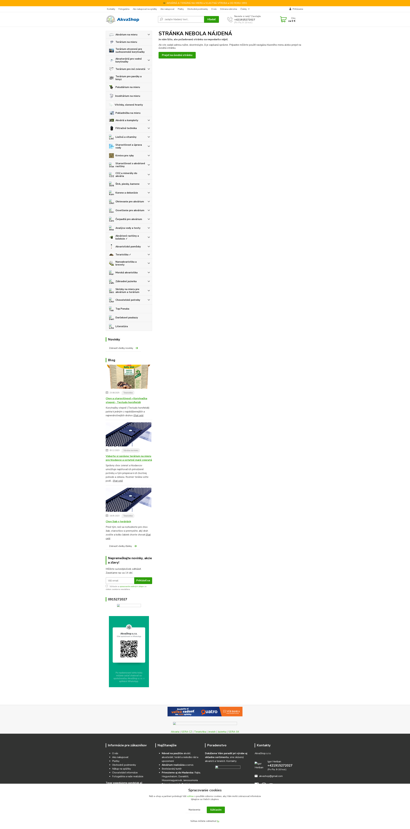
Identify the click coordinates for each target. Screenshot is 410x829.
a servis (177, 765)
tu (218, 821)
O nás (214, 9)
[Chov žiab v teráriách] (128, 500)
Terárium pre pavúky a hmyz (128, 78)
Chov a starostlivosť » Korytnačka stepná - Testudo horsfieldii (126, 400)
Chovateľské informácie (125, 772)
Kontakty (111, 9)
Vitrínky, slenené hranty (129, 104)
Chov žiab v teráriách (118, 521)
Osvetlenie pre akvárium (129, 210)
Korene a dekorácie (126, 192)
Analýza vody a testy (127, 228)
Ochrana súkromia (228, 9)
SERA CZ (186, 732)
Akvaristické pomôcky (128, 246)
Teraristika (128, 392)
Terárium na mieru (126, 42)
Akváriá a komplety (126, 120)
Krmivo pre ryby (124, 155)
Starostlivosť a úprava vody (128, 146)
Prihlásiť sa (143, 580)
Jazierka (222, 732)
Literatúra (121, 326)
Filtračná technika (126, 128)
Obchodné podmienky (197, 9)
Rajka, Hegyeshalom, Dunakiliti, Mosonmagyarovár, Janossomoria (181, 776)
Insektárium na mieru (127, 96)
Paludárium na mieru (127, 87)
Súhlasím (215, 810)
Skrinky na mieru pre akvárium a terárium (127, 291)
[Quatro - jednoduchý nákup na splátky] (205, 711)
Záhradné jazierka (126, 281)
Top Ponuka (122, 308)
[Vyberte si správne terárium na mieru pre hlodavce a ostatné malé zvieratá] (128, 435)
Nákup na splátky (121, 768)
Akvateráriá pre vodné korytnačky (128, 60)
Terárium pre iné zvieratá (130, 69)
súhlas (190, 796)
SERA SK (233, 732)
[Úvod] (130, 19)
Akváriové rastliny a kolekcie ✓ (127, 237)
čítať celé (138, 415)
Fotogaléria (124, 9)
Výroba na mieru (130, 450)
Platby (181, 9)
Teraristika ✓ (123, 254)
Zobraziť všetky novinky (121, 348)
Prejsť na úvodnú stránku (177, 55)
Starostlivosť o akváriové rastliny (130, 165)
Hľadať (211, 19)
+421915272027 (244, 19)
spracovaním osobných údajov (132, 586)
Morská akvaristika (126, 272)
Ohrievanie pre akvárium (129, 201)
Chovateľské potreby (127, 300)
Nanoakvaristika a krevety (126, 263)
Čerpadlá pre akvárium (128, 219)
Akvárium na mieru (126, 34)
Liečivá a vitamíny (125, 137)
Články (243, 9)
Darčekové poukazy (126, 317)
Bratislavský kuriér (172, 768)
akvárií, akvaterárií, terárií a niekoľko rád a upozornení (180, 757)
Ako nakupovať (167, 9)
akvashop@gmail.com (271, 776)
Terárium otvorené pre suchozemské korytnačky (130, 50)
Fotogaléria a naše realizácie (127, 776)
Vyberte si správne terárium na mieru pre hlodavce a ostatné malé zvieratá (129, 458)
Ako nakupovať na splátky (145, 9)
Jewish (212, 732)
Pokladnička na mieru (127, 113)
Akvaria (175, 732)
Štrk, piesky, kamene (127, 184)
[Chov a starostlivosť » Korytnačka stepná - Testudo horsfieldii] (128, 377)
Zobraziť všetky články (120, 546)
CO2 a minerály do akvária (126, 175)
